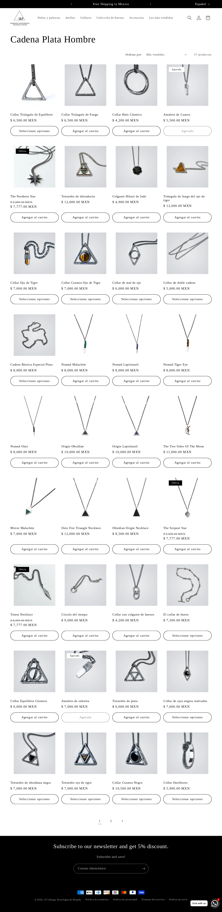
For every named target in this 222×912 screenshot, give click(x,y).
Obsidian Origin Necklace (130, 528)
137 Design (50, 899)
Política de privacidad (125, 899)
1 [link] (100, 821)
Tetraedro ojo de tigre (76, 782)
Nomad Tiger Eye (175, 364)
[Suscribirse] (143, 868)
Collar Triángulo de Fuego (79, 114)
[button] (189, 17)
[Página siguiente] (122, 821)
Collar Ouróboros (175, 782)
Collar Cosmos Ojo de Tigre (81, 282)
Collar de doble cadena (179, 282)
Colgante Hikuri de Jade (129, 196)
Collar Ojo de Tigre (24, 282)
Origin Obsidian (72, 446)
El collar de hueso (176, 614)
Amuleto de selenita (75, 701)
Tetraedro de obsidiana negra (30, 782)
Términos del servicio (153, 899)
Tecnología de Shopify (69, 899)
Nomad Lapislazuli (125, 364)
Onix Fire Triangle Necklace (81, 528)
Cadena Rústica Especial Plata (31, 364)
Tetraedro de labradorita (78, 196)
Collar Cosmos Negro (127, 782)
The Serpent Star (175, 528)
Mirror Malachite (22, 528)
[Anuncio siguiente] (150, 4)
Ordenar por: (133, 54)
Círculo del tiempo (74, 614)
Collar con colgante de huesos (133, 614)
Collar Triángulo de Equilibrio (31, 114)
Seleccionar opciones (34, 131)
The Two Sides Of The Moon (183, 446)
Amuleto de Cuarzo (176, 114)
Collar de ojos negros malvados (185, 701)
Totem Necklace (21, 614)
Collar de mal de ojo (126, 282)
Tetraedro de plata (125, 701)
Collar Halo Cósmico (127, 114)
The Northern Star (23, 196)
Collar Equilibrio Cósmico (28, 701)
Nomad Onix (19, 446)
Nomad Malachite (73, 364)
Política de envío (178, 899)
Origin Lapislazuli (125, 446)
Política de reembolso (97, 899)
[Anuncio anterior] (71, 4)
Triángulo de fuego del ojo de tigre (184, 198)
